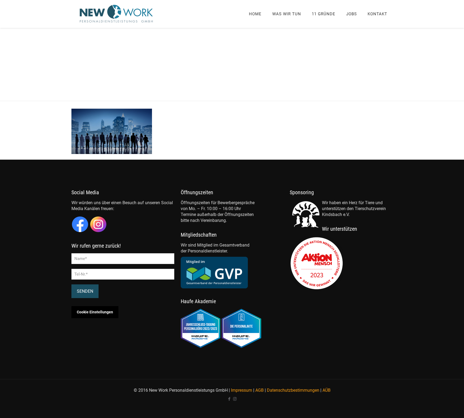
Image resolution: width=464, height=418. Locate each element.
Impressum (241, 390)
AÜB (326, 390)
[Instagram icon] (235, 399)
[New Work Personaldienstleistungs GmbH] (116, 14)
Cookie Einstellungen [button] (95, 312)
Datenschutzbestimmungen (293, 390)
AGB (259, 390)
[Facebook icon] (229, 399)
